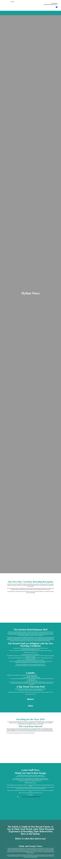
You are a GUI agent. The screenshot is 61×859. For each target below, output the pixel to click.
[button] (30, 13)
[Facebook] (56, 7)
